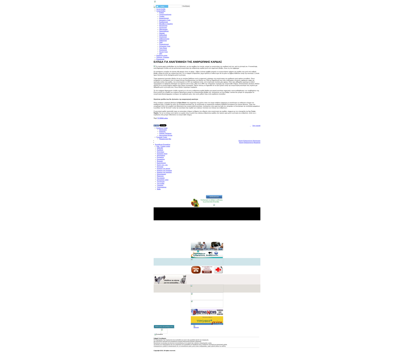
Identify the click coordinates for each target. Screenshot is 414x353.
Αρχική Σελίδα (160, 9)
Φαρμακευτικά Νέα (165, 139)
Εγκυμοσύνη (161, 159)
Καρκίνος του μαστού (163, 168)
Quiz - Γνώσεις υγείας (163, 146)
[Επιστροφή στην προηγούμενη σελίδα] (250, 125)
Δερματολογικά (164, 18)
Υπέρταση (160, 185)
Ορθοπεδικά (163, 35)
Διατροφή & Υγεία (164, 20)
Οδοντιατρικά (163, 29)
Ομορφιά (162, 33)
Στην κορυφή (256, 125)
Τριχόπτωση (161, 181)
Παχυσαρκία (161, 178)
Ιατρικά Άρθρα (160, 11)
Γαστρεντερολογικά (165, 14)
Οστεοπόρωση (161, 174)
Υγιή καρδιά (160, 183)
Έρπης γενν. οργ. (162, 165)
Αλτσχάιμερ (160, 152)
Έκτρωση (160, 161)
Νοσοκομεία (163, 130)
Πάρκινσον (160, 176)
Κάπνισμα (160, 166)
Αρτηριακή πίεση (162, 153)
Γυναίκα (161, 16)
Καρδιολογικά (163, 22)
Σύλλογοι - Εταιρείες (162, 57)
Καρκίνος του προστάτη (164, 172)
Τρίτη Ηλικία (163, 48)
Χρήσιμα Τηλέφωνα (165, 133)
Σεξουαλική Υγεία (164, 46)
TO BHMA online (162, 118)
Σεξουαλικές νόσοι (162, 180)
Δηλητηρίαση (161, 155)
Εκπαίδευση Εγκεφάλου (162, 144)
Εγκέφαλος (160, 157)
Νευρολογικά (163, 25)
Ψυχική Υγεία (163, 52)
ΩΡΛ (160, 53)
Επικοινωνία (160, 59)
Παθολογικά (163, 40)
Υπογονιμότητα (161, 187)
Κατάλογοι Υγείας (162, 128)
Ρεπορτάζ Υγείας (161, 137)
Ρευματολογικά (164, 44)
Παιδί (160, 42)
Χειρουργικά (163, 50)
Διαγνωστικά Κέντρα (165, 135)
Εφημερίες (162, 131)
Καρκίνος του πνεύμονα (164, 170)
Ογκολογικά (163, 27)
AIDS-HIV (160, 148)
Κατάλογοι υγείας (161, 55)
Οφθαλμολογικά (164, 39)
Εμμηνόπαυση (161, 163)
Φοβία (159, 189)
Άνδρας (161, 12)
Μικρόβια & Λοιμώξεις (166, 24)
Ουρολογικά (163, 37)
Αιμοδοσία (160, 150)
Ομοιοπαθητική (164, 31)
